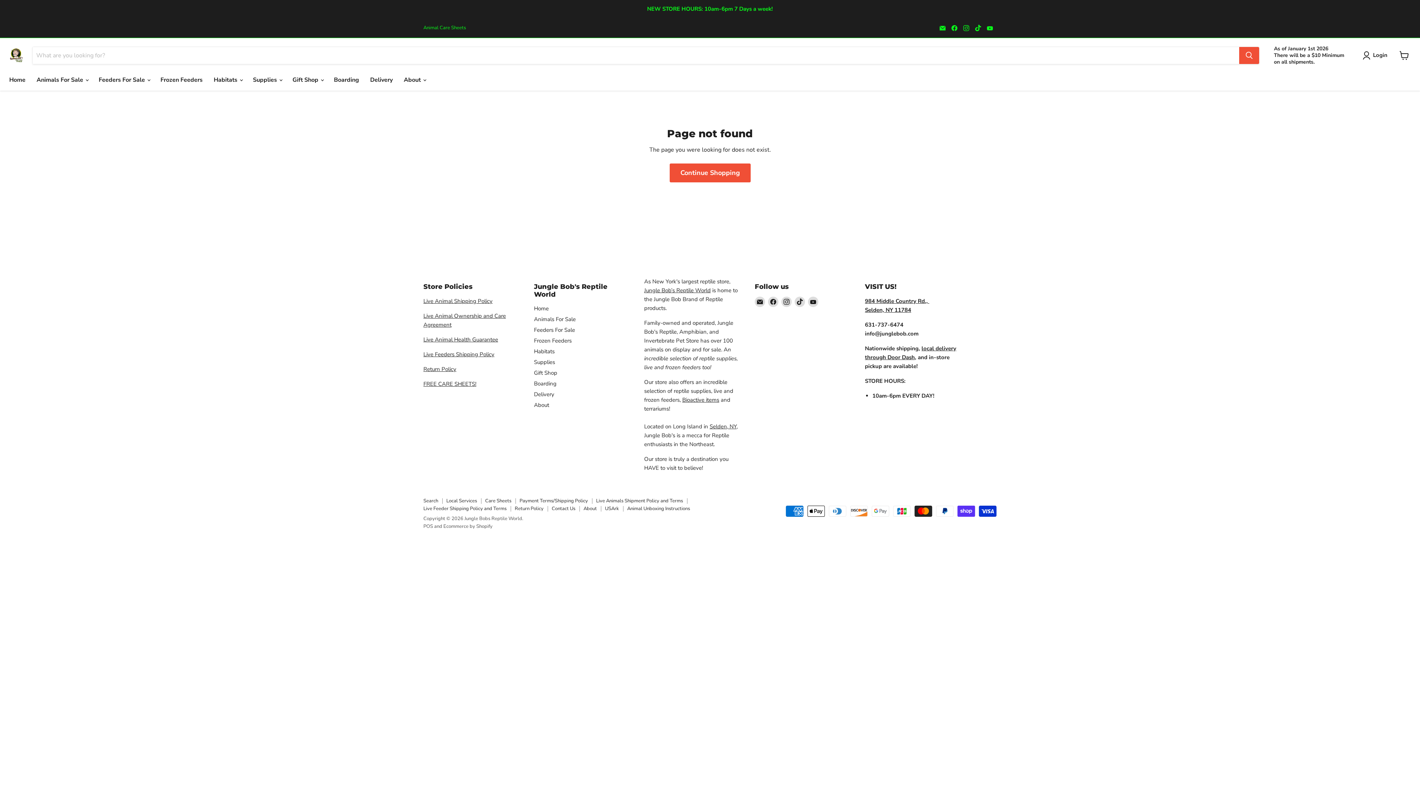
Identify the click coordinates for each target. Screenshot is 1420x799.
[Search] (1249, 55)
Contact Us (563, 508)
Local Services (461, 501)
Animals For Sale (61, 80)
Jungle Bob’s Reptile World (677, 290)
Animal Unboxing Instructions (658, 508)
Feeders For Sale (122, 80)
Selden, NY (723, 426)
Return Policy (439, 369)
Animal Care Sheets (444, 28)
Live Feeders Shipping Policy (458, 354)
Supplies (265, 80)
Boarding (346, 80)
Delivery (381, 80)
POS (428, 526)
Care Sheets (498, 501)
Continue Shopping (710, 172)
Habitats (226, 80)
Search (430, 501)
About (413, 80)
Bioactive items (700, 400)
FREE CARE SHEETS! (449, 384)
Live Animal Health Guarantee (460, 339)
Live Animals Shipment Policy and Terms (639, 501)
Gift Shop (306, 80)
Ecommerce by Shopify (468, 526)
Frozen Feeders (181, 80)
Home (17, 80)
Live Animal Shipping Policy (458, 301)
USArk (612, 508)
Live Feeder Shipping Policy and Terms (465, 508)
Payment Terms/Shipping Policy (554, 501)
